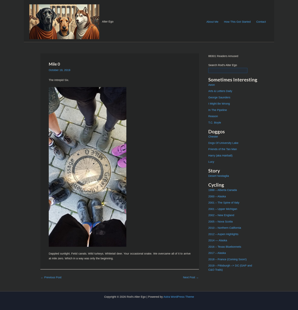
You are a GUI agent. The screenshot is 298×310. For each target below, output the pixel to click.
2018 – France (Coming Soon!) (227, 259)
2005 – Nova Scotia (220, 221)
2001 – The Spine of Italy (223, 202)
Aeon (211, 84)
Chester (213, 136)
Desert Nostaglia (218, 175)
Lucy (211, 161)
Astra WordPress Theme (178, 296)
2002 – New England (221, 215)
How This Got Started (237, 21)
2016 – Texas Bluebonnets (224, 246)
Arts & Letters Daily (220, 91)
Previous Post (51, 277)
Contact (261, 21)
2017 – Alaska (217, 253)
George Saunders (219, 97)
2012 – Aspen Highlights (223, 234)
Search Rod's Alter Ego (222, 65)
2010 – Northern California (224, 227)
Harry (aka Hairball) (220, 155)
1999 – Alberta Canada (222, 190)
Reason (213, 116)
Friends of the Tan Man (222, 149)
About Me (212, 21)
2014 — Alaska (217, 240)
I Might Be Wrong (219, 103)
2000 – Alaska (217, 196)
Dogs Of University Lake (223, 143)
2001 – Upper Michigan (222, 209)
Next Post (191, 277)
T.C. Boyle (214, 122)
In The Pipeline (217, 110)
